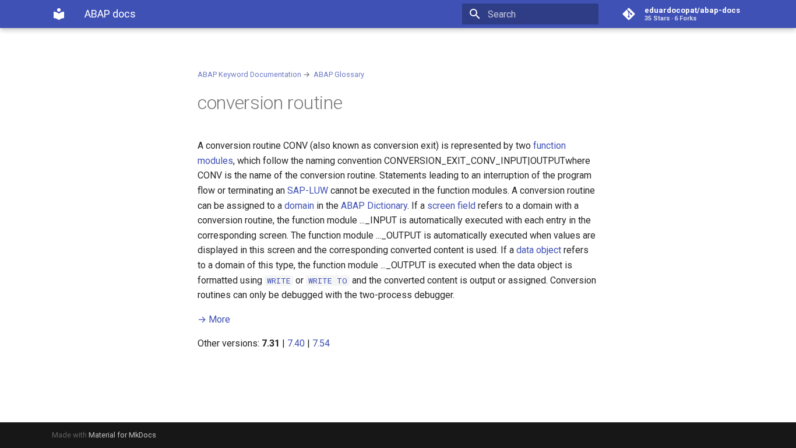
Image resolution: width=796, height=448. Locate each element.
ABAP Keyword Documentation (249, 74)
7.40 (296, 343)
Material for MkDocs (122, 434)
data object (538, 250)
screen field (451, 205)
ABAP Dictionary (374, 205)
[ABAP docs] (59, 14)
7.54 (321, 343)
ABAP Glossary (339, 74)
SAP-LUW (307, 190)
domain (299, 205)
